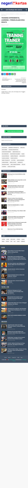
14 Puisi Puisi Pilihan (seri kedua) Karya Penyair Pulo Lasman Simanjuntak (16, 217)
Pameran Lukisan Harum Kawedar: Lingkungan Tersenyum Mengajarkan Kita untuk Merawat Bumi (16, 199)
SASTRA (3, 239)
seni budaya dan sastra (14, 10)
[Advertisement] (14, 425)
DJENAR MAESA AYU (16, 151)
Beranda (3, 14)
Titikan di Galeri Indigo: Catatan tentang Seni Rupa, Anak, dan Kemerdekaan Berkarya (17, 350)
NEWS (3, 241)
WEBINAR (23, 241)
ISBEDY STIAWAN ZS (6, 160)
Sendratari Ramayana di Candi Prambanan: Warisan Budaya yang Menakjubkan (15, 291)
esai (14, 241)
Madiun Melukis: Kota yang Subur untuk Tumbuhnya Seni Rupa (17, 180)
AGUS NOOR (4, 147)
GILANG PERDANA (5, 156)
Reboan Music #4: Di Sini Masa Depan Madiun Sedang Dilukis (16, 251)
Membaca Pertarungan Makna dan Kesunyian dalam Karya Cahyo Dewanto (16, 332)
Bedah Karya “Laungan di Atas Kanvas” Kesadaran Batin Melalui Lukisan (16, 338)
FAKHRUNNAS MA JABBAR (15, 153)
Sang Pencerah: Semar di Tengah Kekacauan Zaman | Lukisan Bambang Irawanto (16, 326)
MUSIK (8, 239)
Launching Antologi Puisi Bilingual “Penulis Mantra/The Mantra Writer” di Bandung (16, 193)
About (9, 357)
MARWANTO (20, 162)
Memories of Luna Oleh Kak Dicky (15, 229)
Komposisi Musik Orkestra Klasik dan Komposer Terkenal (16, 275)
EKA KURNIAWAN (5, 153)
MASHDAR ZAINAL (5, 164)
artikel (18, 241)
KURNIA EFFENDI (5, 162)
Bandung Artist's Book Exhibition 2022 (16, 174)
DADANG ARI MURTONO (13, 149)
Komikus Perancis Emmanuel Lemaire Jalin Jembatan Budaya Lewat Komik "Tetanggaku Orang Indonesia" (17, 224)
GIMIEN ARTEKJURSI (14, 156)
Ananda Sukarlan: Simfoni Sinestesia (16, 269)
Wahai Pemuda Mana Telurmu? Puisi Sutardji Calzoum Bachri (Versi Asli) (16, 186)
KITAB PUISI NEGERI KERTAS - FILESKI (15, 205)
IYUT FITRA (13, 160)
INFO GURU (13, 239)
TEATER (7, 241)
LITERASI (18, 239)
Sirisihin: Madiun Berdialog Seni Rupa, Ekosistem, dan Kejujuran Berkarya (16, 344)
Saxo (21, 357)
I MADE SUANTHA (14, 158)
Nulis (18, 357)
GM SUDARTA (22, 156)
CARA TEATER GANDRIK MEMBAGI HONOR (17, 315)
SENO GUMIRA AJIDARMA (15, 164)
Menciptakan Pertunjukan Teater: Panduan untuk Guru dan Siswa (15, 297)
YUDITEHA (4, 166)
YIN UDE (23, 164)
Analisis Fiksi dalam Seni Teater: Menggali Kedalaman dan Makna (17, 303)
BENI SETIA (23, 147)
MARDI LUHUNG (13, 162)
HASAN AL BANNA (5, 158)
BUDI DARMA (4, 149)
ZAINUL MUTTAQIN (11, 166)
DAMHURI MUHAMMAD (6, 151)
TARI (11, 241)
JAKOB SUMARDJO (20, 160)
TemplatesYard (12, 359)
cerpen (23, 239)
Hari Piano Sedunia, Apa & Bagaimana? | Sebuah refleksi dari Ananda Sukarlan (17, 264)
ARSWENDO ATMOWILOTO (14, 147)
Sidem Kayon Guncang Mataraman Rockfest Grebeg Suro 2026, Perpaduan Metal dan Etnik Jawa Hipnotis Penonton (17, 258)
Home (5, 357)
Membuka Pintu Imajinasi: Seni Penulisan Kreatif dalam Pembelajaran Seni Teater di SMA (17, 310)
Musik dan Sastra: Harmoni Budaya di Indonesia (16, 281)
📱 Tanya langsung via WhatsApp (14, 131)
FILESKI (23, 153)
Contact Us (14, 357)
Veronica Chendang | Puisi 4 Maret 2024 (16, 210)
